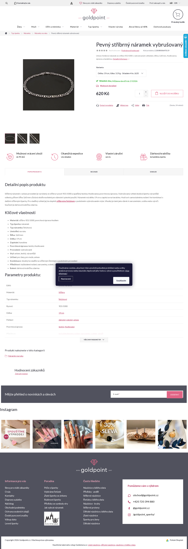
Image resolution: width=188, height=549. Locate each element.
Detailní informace (120, 59)
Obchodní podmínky (15, 507)
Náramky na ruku (15, 356)
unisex (76, 320)
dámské (62, 320)
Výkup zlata (10, 519)
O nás (7, 491)
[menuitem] (21, 27)
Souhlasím (121, 280)
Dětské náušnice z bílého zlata (98, 511)
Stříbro (62, 292)
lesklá (61, 326)
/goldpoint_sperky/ (144, 514)
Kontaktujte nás (23, 3)
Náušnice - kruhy (91, 503)
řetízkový (63, 299)
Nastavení (66, 278)
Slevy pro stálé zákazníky (92, 3)
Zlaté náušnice (90, 515)
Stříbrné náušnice (92, 495)
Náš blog (9, 503)
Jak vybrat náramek (53, 507)
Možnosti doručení (108, 86)
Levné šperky (11, 523)
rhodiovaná (69, 326)
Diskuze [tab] (153, 172)
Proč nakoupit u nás (157, 3)
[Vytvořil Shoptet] (167, 540)
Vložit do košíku (169, 93)
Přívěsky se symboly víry (56, 503)
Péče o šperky (51, 487)
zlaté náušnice (94, 545)
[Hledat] (6, 3)
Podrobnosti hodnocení (130, 51)
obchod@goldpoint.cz (145, 495)
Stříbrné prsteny (91, 507)
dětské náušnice (108, 545)
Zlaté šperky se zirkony (55, 495)
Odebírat (174, 395)
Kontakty (9, 495)
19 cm (61, 313)
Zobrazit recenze (21, 374)
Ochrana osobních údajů (17, 511)
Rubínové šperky (52, 499)
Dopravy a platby (114, 3)
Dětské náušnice (91, 523)
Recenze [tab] (94, 172)
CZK (175, 3)
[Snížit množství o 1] (146, 95)
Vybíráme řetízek (52, 491)
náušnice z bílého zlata (125, 545)
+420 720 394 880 (143, 501)
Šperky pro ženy (91, 519)
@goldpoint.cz (141, 507)
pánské (69, 320)
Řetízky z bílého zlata (93, 499)
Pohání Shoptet (176, 540)
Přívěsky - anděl (91, 491)
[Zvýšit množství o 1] (146, 92)
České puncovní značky (135, 3)
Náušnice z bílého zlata (94, 487)
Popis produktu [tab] (35, 172)
